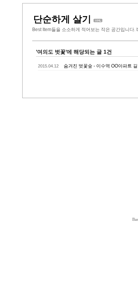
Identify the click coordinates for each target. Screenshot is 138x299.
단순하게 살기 (62, 19)
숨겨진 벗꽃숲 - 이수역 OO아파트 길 (101, 66)
